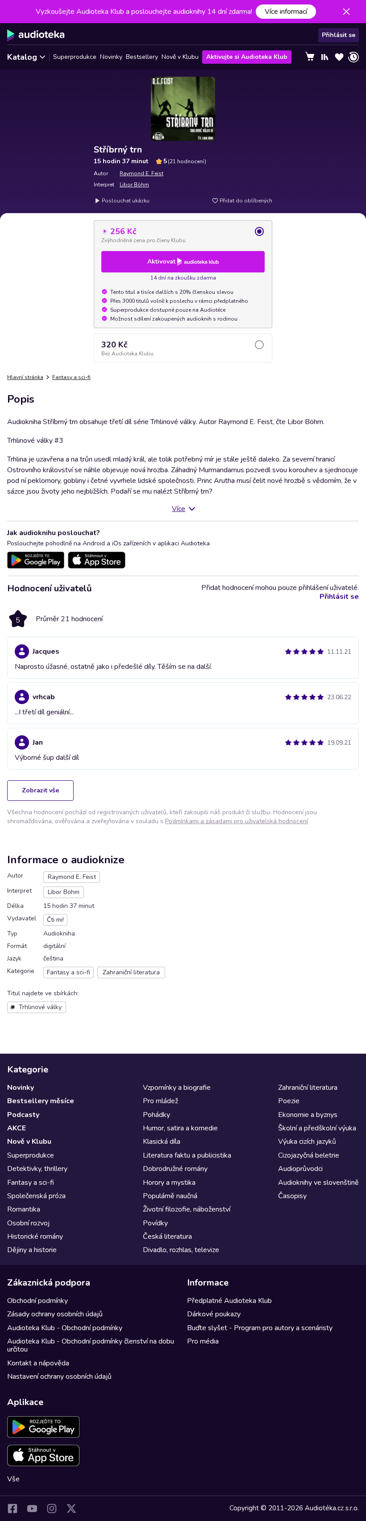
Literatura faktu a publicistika (187, 1155)
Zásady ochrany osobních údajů (55, 1314)
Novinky (111, 57)
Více (178, 509)
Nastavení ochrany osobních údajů (59, 1377)
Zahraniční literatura (307, 1087)
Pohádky (156, 1115)
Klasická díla (161, 1141)
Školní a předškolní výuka (317, 1128)
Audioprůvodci (300, 1169)
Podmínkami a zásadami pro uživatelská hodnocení (236, 821)
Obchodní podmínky (37, 1301)
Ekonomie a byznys (307, 1115)
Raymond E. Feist (141, 173)
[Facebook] (12, 1508)
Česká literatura (167, 1236)
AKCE (16, 1128)
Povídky (155, 1223)
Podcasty (23, 1115)
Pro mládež (160, 1101)
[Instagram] (51, 1508)
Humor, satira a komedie (180, 1128)
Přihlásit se (338, 35)
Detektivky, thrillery (37, 1169)
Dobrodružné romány (175, 1169)
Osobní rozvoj (28, 1223)
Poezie (288, 1101)
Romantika (23, 1209)
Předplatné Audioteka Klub (229, 1301)
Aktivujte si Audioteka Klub (246, 57)
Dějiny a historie (32, 1250)
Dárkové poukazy (214, 1314)
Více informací (286, 11)
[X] (71, 1508)
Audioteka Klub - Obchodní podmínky (64, 1328)
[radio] (183, 235)
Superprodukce (74, 57)
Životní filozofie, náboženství (186, 1209)
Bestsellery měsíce (40, 1101)
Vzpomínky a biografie (177, 1087)
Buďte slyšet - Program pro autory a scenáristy (260, 1328)
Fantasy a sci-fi (71, 377)
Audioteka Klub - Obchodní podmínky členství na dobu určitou (90, 1345)
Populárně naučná (170, 1196)
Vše (13, 1479)
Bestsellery (142, 57)
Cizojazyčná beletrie (308, 1155)
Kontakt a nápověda (38, 1363)
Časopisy (292, 1196)
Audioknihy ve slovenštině (318, 1182)
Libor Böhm (134, 184)
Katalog (22, 57)
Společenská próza (36, 1196)
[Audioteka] (36, 35)
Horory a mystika (169, 1182)
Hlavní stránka (25, 377)
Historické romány (35, 1236)
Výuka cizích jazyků (307, 1141)
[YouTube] (32, 1508)
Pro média (203, 1341)
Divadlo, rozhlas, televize (181, 1250)
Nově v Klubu (180, 57)
